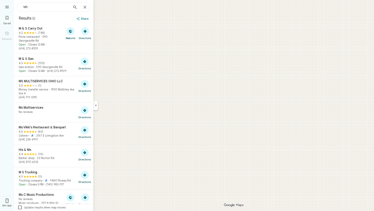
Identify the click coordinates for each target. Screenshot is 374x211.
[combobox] (46, 7)
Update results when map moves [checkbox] (42, 207)
